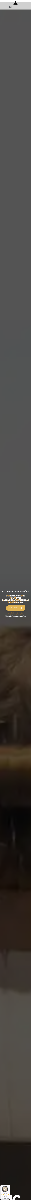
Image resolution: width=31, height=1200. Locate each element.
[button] (10, 7)
